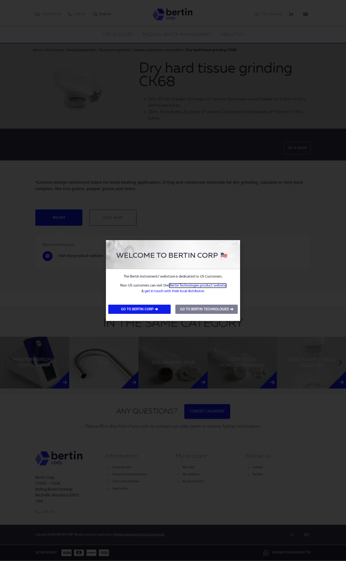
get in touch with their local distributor (174, 291)
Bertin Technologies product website (197, 285)
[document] (173, 280)
